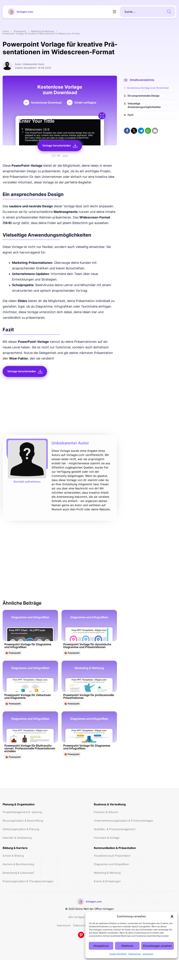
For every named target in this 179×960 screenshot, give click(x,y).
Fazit (130, 114)
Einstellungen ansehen (157, 945)
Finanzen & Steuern (106, 812)
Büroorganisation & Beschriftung (23, 820)
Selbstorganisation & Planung (21, 829)
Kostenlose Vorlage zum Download (148, 87)
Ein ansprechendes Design (144, 95)
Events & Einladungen (107, 881)
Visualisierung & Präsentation (112, 855)
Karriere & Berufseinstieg (18, 864)
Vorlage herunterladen (56, 145)
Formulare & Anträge (106, 837)
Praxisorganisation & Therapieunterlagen (28, 881)
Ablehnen (127, 945)
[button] (172, 916)
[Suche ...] (169, 11)
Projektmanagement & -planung (22, 812)
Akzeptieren (101, 945)
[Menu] (114, 11)
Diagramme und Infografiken (111, 864)
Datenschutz (134, 954)
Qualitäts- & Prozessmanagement (114, 829)
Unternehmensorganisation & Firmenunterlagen (123, 820)
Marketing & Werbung (42, 31)
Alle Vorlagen (76, 917)
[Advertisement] (60, 407)
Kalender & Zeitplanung (17, 837)
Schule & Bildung (13, 855)
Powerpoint (20, 31)
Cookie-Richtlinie (118, 954)
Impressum (148, 954)
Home (6, 31)
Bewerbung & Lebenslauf (18, 872)
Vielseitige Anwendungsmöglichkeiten (144, 105)
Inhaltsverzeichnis (142, 80)
